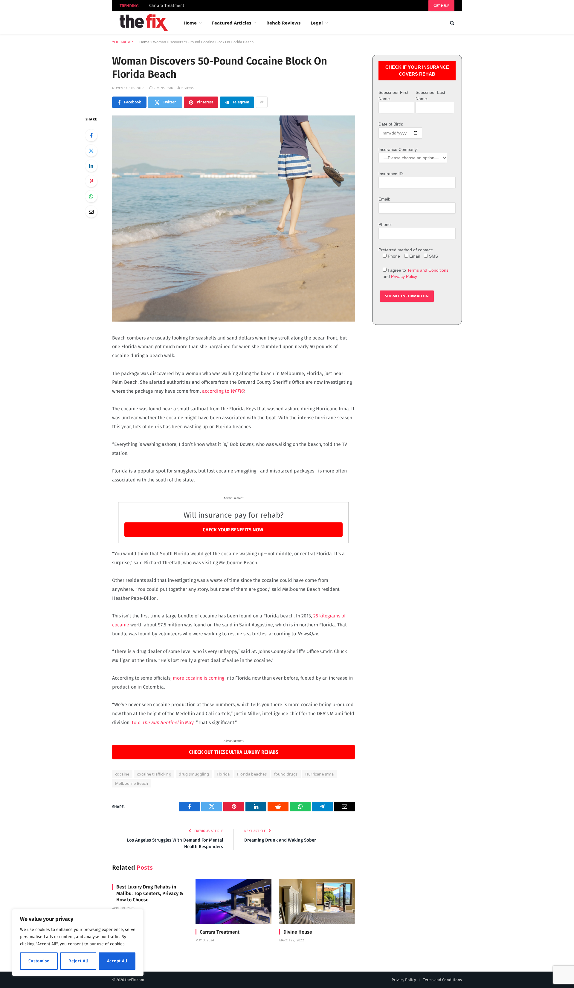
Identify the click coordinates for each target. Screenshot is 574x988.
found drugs (285, 774)
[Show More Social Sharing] (262, 102)
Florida (223, 774)
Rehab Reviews (283, 23)
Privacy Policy (404, 276)
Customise (39, 960)
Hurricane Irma (319, 774)
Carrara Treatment (166, 5)
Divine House (297, 932)
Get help (441, 5)
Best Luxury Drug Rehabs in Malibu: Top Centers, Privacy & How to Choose (149, 893)
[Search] (451, 23)
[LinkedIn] (91, 166)
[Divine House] (317, 901)
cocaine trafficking (154, 774)
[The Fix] (144, 22)
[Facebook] (91, 135)
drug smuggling (194, 774)
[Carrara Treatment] (233, 901)
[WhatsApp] (91, 196)
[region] (78, 942)
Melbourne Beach (131, 783)
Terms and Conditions (427, 270)
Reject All (78, 960)
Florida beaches (252, 774)
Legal (317, 23)
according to (223, 391)
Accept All (117, 960)
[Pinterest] (91, 181)
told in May (162, 722)
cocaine (122, 774)
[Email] (91, 212)
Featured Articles (231, 23)
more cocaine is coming (198, 678)
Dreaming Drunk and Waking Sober (280, 840)
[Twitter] (91, 151)
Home (190, 23)
